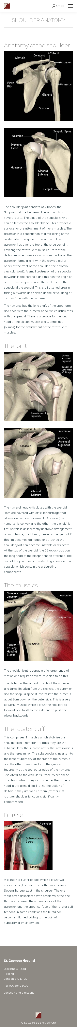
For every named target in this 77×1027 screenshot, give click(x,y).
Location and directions (19, 992)
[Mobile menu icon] (70, 6)
